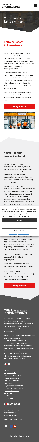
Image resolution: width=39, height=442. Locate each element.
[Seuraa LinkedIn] (6, 426)
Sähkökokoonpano (12, 391)
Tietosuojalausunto (23, 234)
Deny (19, 225)
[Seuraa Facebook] (11, 426)
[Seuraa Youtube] (14, 426)
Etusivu (6, 370)
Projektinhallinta (10, 373)
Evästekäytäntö (13, 234)
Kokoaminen (8, 383)
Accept (19, 220)
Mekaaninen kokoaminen (14, 388)
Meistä (6, 396)
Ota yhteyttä (19, 106)
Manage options (19, 230)
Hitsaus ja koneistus (12, 380)
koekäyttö (8, 393)
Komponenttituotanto (12, 378)
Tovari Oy (28, 436)
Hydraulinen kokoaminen (14, 386)
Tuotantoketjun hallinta (13, 375)
